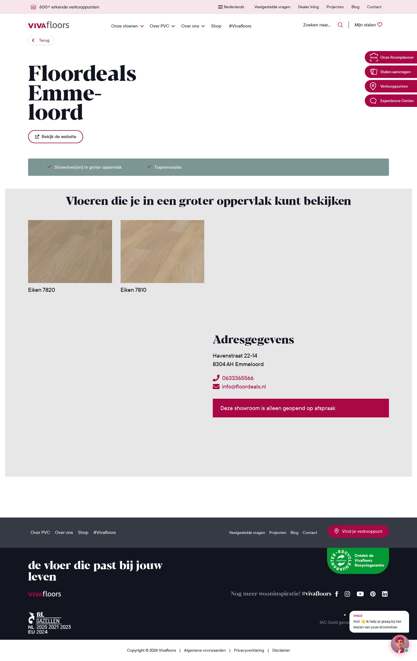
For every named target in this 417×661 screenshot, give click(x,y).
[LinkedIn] (385, 592)
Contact (374, 6)
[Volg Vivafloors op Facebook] (337, 592)
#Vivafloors (240, 26)
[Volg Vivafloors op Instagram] (347, 592)
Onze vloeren (124, 26)
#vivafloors (316, 594)
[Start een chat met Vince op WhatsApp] (400, 644)
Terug (44, 40)
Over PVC (159, 26)
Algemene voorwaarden (205, 650)
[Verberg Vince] (345, 615)
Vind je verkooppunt (360, 531)
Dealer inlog (308, 6)
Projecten (335, 6)
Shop (216, 26)
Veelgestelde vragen (272, 6)
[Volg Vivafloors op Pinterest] (373, 592)
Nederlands (234, 6)
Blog (355, 6)
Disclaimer (281, 650)
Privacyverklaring (249, 650)
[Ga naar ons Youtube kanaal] (360, 592)
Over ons (190, 26)
